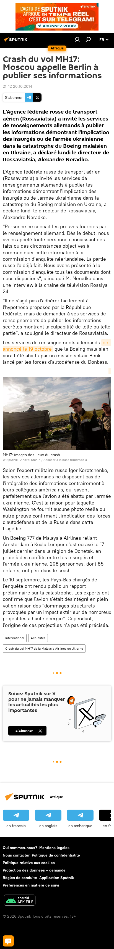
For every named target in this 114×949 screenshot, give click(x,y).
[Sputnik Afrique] (16, 41)
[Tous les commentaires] (8, 941)
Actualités (38, 638)
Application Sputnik (56, 877)
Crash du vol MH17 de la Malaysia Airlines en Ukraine (44, 648)
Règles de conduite (20, 877)
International (14, 638)
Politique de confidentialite (56, 855)
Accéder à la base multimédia (65, 460)
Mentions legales (54, 847)
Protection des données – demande (34, 870)
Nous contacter (16, 855)
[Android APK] (19, 901)
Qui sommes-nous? (20, 847)
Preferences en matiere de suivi (31, 885)
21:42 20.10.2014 (17, 86)
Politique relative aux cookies (29, 862)
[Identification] (77, 39)
